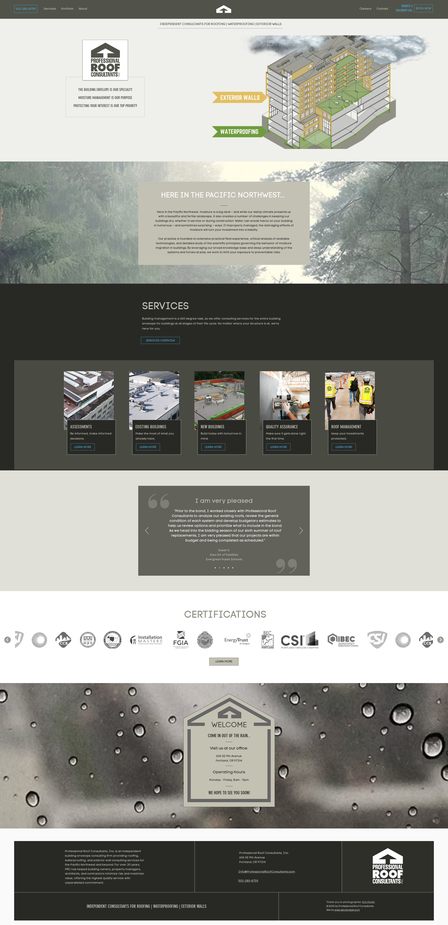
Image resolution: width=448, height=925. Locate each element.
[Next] (301, 531)
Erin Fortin (368, 902)
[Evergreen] (215, 567)
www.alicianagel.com (347, 910)
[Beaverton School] (224, 567)
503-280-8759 (248, 880)
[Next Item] (440, 640)
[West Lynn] (219, 567)
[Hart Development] (232, 567)
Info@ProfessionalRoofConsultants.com (266, 871)
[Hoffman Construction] (228, 567)
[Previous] (147, 531)
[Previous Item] (8, 640)
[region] (388, 868)
